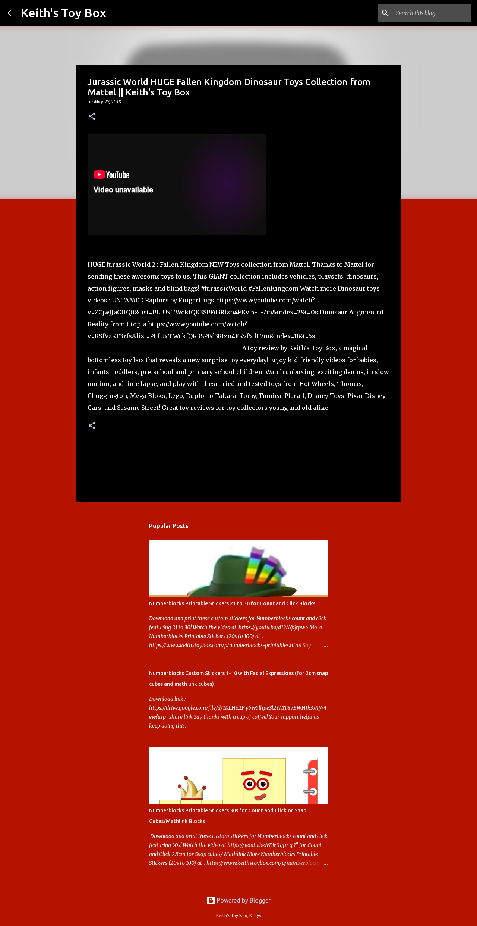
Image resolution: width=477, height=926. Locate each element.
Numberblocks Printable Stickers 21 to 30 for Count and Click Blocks (232, 603)
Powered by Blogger (243, 900)
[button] (92, 117)
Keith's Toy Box (63, 12)
